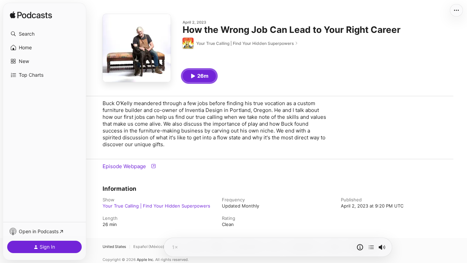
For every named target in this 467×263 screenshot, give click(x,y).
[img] (31, 15)
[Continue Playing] (371, 247)
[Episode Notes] (360, 247)
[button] (44, 34)
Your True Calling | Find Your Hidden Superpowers (156, 206)
